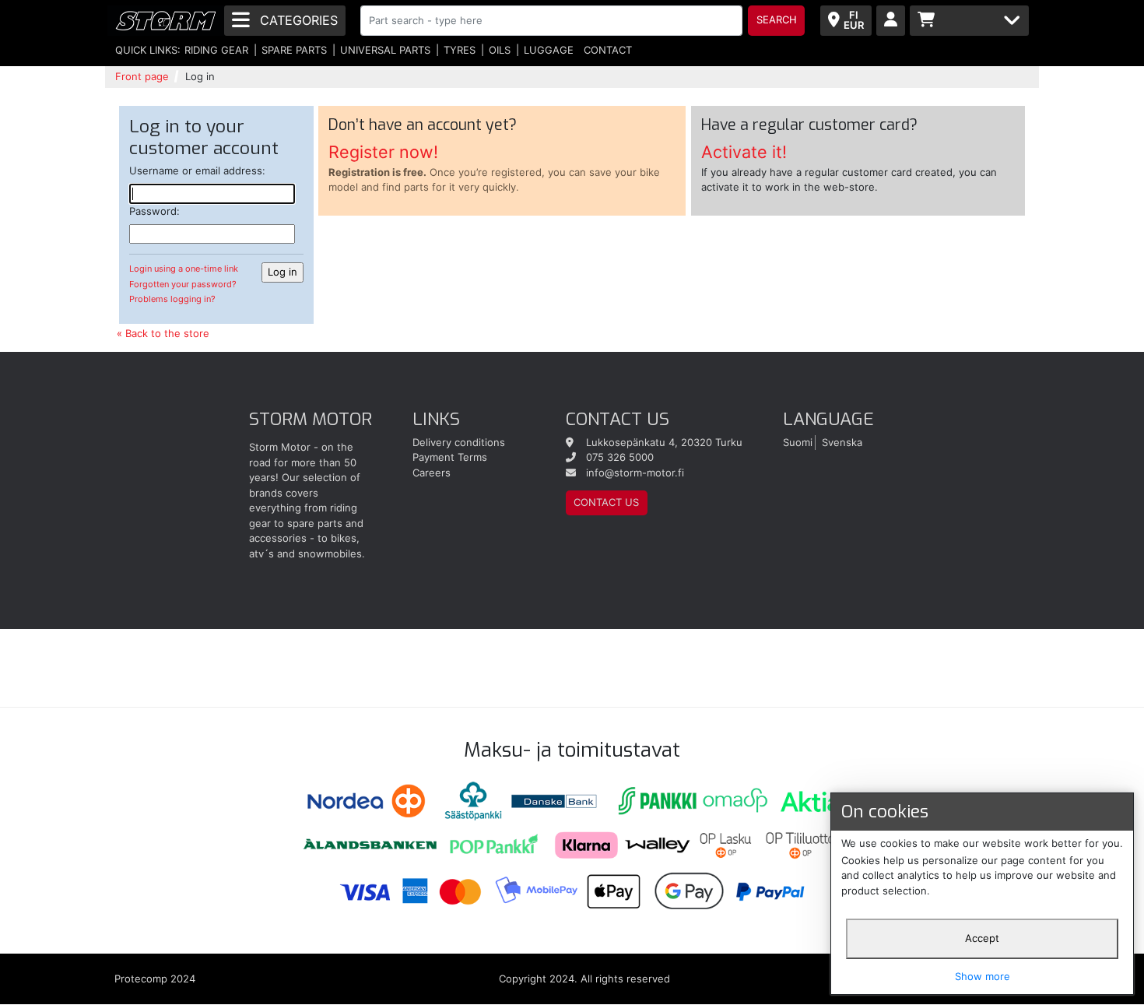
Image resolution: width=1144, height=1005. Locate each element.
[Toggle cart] (969, 20)
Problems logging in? (172, 298)
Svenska (842, 442)
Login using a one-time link (183, 268)
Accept (982, 938)
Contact (608, 50)
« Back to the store (163, 333)
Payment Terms (449, 457)
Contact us (606, 502)
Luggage (549, 50)
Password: (154, 211)
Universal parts (385, 50)
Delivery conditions (458, 442)
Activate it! (744, 152)
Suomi (797, 442)
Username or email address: (197, 170)
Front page (142, 76)
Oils (500, 50)
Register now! (383, 152)
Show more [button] (982, 976)
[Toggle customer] (890, 20)
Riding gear (216, 50)
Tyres (459, 50)
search (776, 19)
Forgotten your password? (183, 284)
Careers (431, 472)
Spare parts (294, 50)
